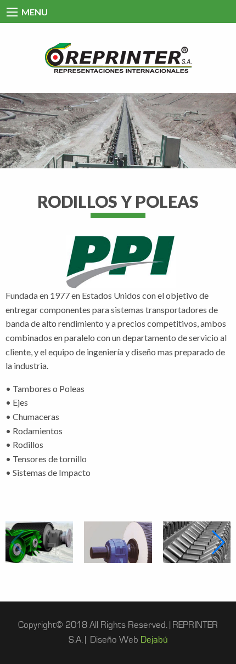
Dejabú (154, 639)
